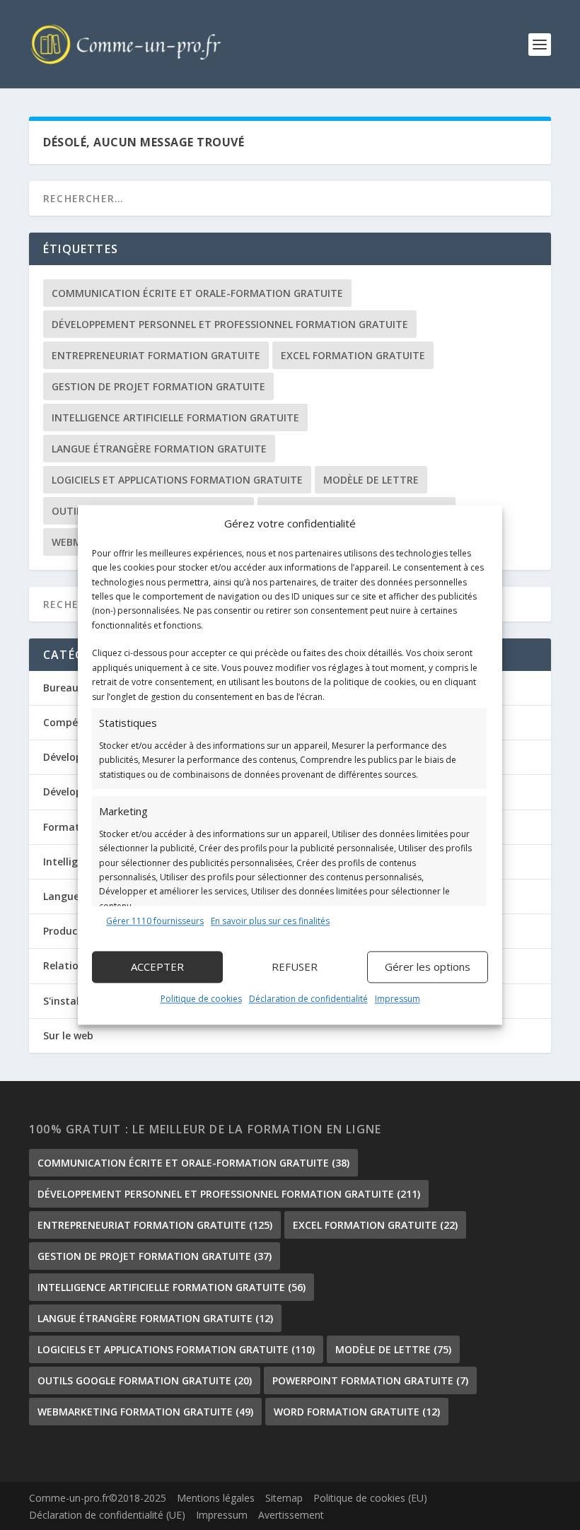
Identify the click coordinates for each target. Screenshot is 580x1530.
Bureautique (74, 687)
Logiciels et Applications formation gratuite (177, 479)
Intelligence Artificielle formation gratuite (175, 417)
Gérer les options (427, 967)
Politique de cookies (201, 999)
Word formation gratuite (357, 1411)
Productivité (73, 931)
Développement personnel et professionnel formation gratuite (230, 324)
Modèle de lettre (371, 479)
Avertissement (291, 1515)
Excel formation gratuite (353, 355)
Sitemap (284, 1498)
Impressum (397, 999)
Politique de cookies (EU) (370, 1498)
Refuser (295, 967)
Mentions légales (216, 1498)
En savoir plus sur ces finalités (270, 921)
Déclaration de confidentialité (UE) (107, 1515)
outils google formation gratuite (144, 1380)
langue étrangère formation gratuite (159, 448)
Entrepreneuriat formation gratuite (156, 355)
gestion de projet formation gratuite (158, 386)
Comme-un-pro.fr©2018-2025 (97, 1498)
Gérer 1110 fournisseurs (155, 921)
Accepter (157, 967)
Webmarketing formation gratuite (145, 1411)
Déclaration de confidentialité (308, 999)
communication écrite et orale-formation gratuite (197, 293)
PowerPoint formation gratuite (370, 1380)
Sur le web (68, 1035)
